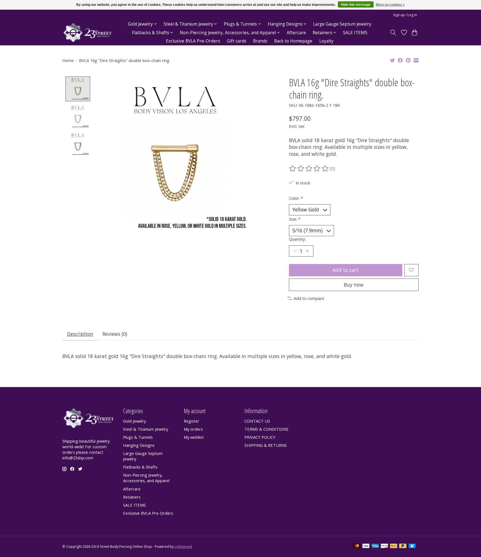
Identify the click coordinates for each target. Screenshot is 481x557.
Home (68, 60)
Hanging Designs (138, 445)
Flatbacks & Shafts (140, 467)
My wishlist (194, 437)
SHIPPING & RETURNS (265, 445)
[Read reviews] (309, 168)
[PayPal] (393, 546)
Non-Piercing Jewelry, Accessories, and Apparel (146, 477)
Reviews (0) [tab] (114, 334)
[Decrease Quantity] (295, 251)
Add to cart (345, 270)
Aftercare (296, 33)
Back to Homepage (293, 41)
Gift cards (236, 41)
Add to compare (309, 298)
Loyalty (326, 41)
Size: (294, 219)
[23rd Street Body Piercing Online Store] (87, 32)
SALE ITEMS (355, 33)
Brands (260, 41)
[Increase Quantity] (307, 251)
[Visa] (366, 546)
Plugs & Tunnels (138, 437)
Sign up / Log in (405, 15)
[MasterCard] (356, 546)
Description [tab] (80, 334)
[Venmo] (412, 546)
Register (191, 421)
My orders (193, 429)
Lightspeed (183, 546)
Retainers (132, 497)
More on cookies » (390, 5)
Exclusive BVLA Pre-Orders (193, 41)
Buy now (354, 284)
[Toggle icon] (393, 33)
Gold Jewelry (134, 421)
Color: (296, 198)
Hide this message (355, 5)
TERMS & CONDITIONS (266, 429)
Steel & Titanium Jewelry (145, 429)
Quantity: (297, 239)
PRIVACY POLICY (260, 437)
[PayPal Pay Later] (402, 546)
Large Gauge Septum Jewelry (342, 24)
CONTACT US (257, 421)
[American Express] (375, 546)
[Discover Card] (384, 546)
